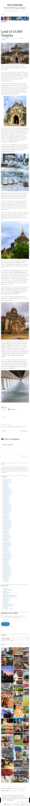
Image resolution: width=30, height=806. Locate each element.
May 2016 (5, 550)
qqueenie (5, 591)
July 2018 (5, 529)
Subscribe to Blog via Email (9, 613)
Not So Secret (6, 600)
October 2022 (6, 481)
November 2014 (6, 571)
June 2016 (5, 548)
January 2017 (6, 542)
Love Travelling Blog (7, 589)
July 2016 (5, 547)
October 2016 (6, 544)
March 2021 (5, 487)
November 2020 (6, 491)
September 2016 (6, 546)
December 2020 (6, 490)
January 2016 (6, 552)
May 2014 (5, 580)
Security (23, 788)
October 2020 (6, 493)
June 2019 (5, 515)
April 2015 (5, 565)
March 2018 (5, 535)
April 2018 (5, 534)
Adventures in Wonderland (9, 604)
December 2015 (6, 554)
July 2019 (5, 513)
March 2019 (5, 519)
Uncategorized (16, 788)
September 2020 (7, 494)
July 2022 (5, 483)
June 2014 (5, 578)
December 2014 (6, 570)
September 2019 (6, 511)
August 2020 (6, 496)
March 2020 (5, 502)
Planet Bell (5, 602)
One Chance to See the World (10, 596)
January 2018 (6, 538)
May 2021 (5, 485)
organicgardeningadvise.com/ (9, 595)
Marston (5, 38)
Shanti (4, 431)
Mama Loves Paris (7, 592)
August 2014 (5, 576)
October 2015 (6, 557)
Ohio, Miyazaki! (6, 603)
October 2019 (6, 509)
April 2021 (5, 486)
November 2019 (6, 508)
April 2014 (5, 581)
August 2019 (5, 512)
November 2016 (6, 543)
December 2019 (6, 506)
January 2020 (6, 505)
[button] (7, 652)
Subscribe (5, 623)
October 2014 (6, 573)
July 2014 (5, 577)
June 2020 (5, 498)
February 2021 (6, 489)
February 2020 (6, 504)
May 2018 (5, 532)
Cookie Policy (10, 799)
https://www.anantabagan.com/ (18, 272)
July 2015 (5, 561)
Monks (16, 426)
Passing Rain (24, 431)
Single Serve (6, 594)
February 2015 (6, 567)
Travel (4, 27)
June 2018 (5, 531)
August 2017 (5, 539)
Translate (12, 640)
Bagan (9, 426)
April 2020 (5, 501)
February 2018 (6, 536)
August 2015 (5, 559)
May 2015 (5, 563)
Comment (23, 456)
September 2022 (7, 482)
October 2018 (6, 525)
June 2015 (5, 562)
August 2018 (5, 528)
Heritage (13, 426)
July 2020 (5, 497)
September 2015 (6, 558)
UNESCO (25, 426)
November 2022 (6, 479)
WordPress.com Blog (7, 608)
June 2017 (5, 540)
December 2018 (6, 523)
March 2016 (5, 551)
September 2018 (6, 527)
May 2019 (5, 516)
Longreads (5, 607)
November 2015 (6, 555)
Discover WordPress (7, 606)
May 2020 (5, 500)
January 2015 (6, 569)
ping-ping (5, 588)
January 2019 (6, 521)
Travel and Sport (7, 598)
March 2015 (5, 566)
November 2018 (6, 524)
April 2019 (5, 517)
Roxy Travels (6, 599)
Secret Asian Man (15, 5)
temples (20, 426)
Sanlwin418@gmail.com (18, 292)
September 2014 (6, 574)
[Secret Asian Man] (15, 18)
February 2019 (6, 520)
